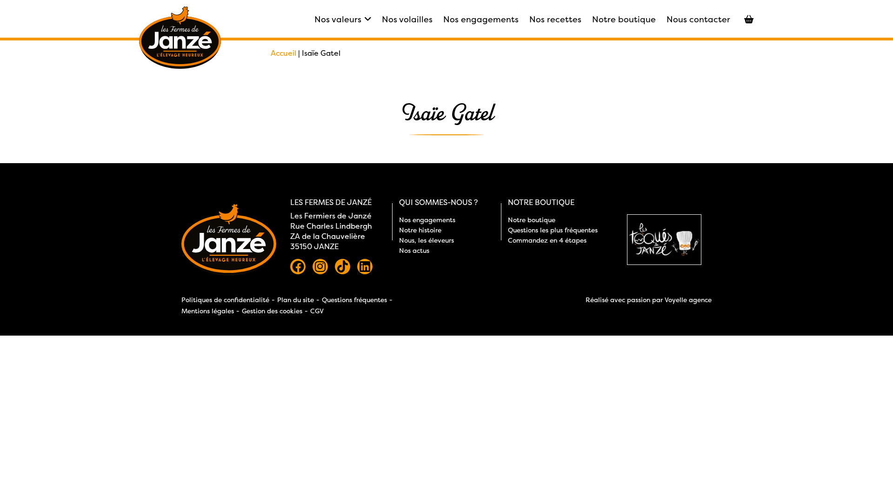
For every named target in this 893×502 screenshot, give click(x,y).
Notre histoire (420, 229)
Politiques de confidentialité (225, 299)
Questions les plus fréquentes (553, 229)
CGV (317, 310)
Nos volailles (407, 19)
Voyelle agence (688, 299)
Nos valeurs (337, 19)
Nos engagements (481, 19)
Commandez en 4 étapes (547, 240)
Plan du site (295, 299)
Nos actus (414, 250)
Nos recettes (555, 19)
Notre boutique (624, 19)
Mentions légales (207, 310)
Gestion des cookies (272, 310)
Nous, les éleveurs (426, 240)
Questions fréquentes (354, 299)
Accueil (283, 53)
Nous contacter (698, 19)
